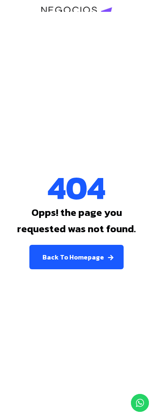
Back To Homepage (73, 257)
